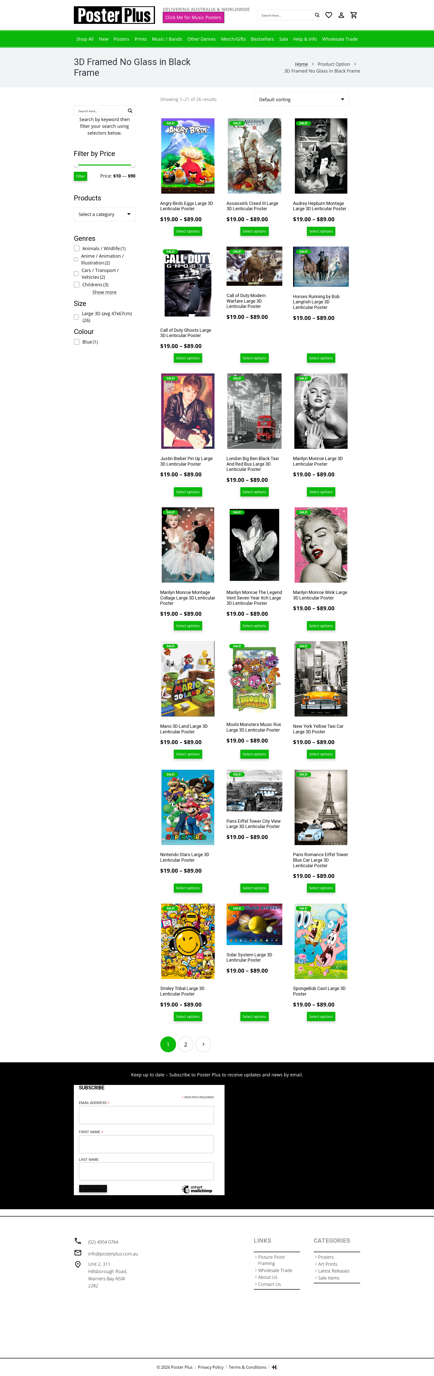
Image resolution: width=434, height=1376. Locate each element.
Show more (104, 292)
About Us (267, 1277)
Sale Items (328, 1278)
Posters (326, 1257)
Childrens (95, 285)
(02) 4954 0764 (103, 1242)
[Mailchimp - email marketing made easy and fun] (197, 1193)
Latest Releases (334, 1271)
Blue (90, 342)
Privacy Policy (211, 1367)
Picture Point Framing (271, 1260)
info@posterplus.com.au (113, 1254)
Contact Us (269, 1284)
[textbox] (96, 214)
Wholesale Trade (275, 1270)
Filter (80, 176)
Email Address (94, 1102)
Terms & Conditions (247, 1367)
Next (203, 1044)
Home (301, 64)
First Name (91, 1132)
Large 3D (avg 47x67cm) (107, 316)
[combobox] (104, 214)
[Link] (114, 15)
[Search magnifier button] (317, 15)
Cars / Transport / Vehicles (100, 273)
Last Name (89, 1160)
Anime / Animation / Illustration (102, 259)
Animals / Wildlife (104, 248)
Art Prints (327, 1264)
